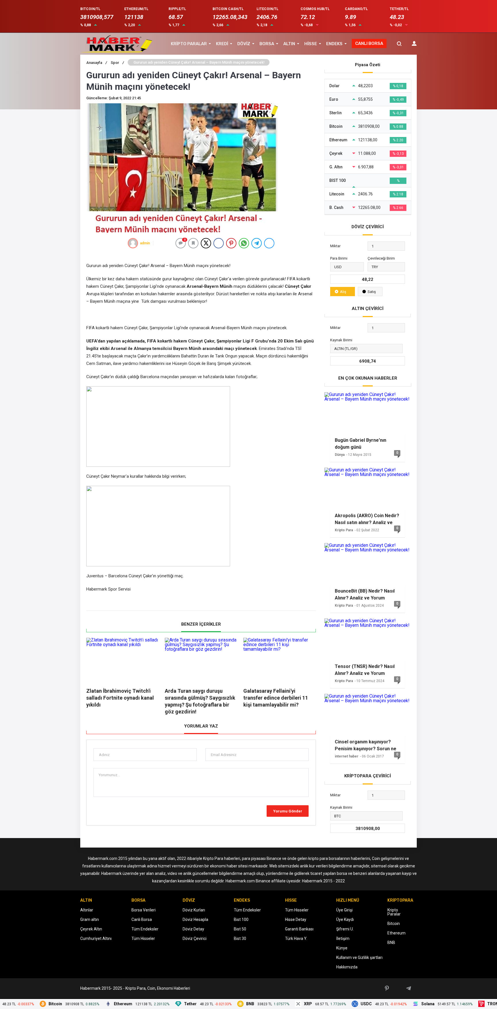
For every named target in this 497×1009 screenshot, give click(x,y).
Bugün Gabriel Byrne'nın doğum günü (360, 443)
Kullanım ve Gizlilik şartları (359, 957)
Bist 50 (240, 929)
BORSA (266, 43)
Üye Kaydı (345, 919)
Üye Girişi (344, 910)
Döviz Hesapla (195, 919)
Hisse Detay (295, 919)
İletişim (342, 938)
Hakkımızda (347, 967)
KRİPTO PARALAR (189, 43)
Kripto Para (344, 530)
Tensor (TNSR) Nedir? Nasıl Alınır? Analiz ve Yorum (365, 670)
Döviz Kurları (194, 910)
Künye (341, 948)
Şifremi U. (345, 929)
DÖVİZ (243, 43)
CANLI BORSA (369, 43)
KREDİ (222, 43)
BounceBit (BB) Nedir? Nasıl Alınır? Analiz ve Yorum (365, 594)
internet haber (346, 756)
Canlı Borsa (141, 919)
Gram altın (89, 919)
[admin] (133, 243)
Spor (117, 62)
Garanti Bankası (299, 929)
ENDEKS (334, 43)
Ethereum (396, 933)
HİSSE (310, 43)
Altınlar (86, 910)
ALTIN (289, 43)
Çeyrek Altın (91, 929)
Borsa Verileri (143, 910)
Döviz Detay (193, 929)
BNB (391, 943)
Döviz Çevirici (195, 938)
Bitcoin (393, 924)
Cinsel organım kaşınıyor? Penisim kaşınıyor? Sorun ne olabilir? (365, 745)
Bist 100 (241, 919)
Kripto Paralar (394, 912)
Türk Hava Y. (296, 938)
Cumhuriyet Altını (96, 938)
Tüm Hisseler (143, 938)
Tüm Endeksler (144, 929)
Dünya (340, 454)
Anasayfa (96, 62)
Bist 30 (240, 938)
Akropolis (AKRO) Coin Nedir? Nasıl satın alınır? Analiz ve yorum (367, 519)
